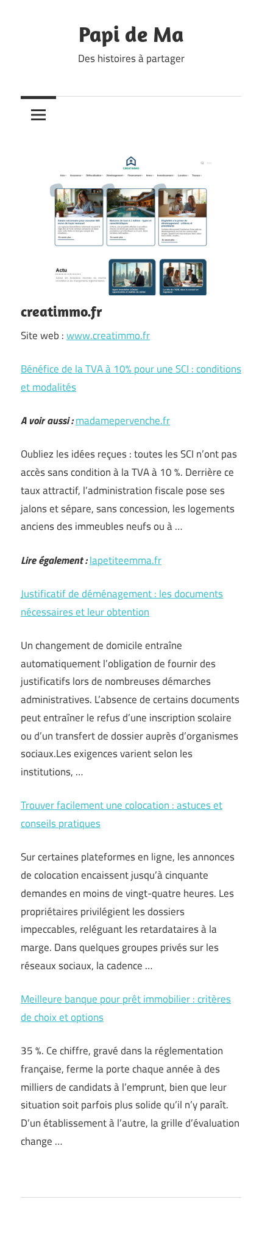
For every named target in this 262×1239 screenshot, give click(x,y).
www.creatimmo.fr (108, 335)
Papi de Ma (131, 33)
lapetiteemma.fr (125, 560)
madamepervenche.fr (123, 420)
